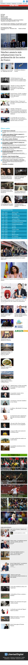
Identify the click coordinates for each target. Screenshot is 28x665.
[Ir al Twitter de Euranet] (20, 322)
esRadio (14, 1)
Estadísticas (7, 658)
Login (27, 1)
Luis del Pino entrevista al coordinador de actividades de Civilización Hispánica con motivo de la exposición (13, 157)
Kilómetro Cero (13, 28)
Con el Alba (14, 214)
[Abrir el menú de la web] (5, 1)
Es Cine (2, 15)
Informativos (14, 3)
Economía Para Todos (6, 18)
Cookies (23, 657)
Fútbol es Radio (22, 28)
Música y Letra (4, 16)
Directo (24, 1)
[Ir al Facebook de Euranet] (21, 326)
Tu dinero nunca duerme (17, 224)
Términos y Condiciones (15, 657)
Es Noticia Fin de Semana (17, 222)
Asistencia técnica (20, 658)
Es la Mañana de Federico (5, 29)
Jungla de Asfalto (16, 219)
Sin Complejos (4, 17)
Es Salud (14, 226)
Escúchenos (9, 3)
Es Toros (3, 14)
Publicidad (12, 658)
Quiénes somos (6, 657)
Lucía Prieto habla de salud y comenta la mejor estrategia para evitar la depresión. (14, 131)
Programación (3, 3)
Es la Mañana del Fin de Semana (19, 220)
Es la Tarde (25, 3)
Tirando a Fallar (15, 229)
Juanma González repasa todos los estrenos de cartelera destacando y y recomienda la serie (14, 139)
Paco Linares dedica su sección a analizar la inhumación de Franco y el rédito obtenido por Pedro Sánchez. (14, 148)
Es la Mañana (19, 3)
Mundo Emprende (16, 215)
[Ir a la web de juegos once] (21, 331)
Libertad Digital (14, 654)
